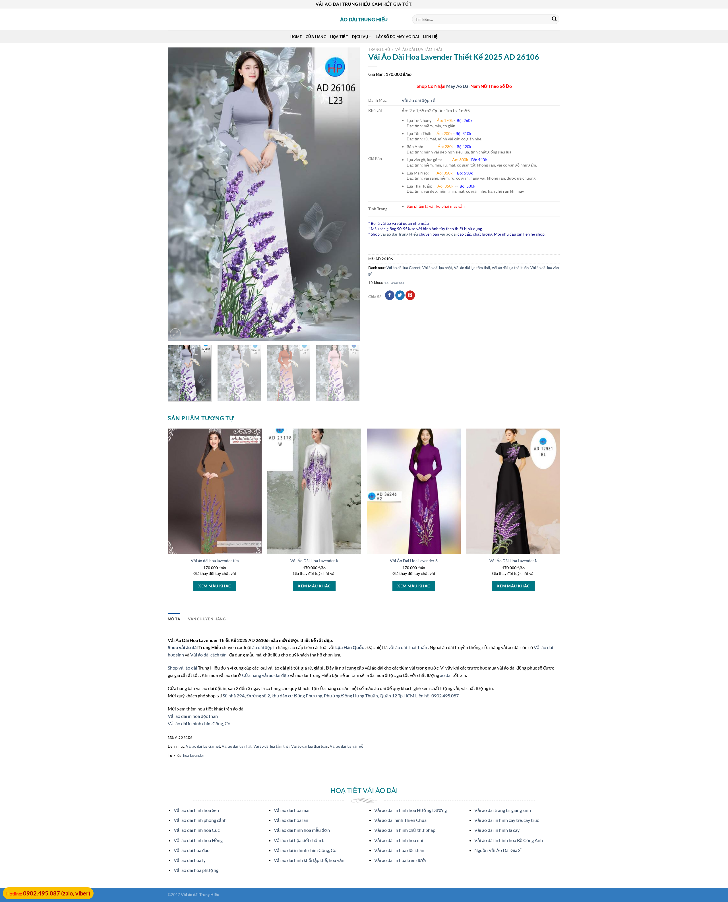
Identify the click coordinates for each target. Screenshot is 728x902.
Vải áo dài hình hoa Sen (196, 810)
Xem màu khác (214, 585)
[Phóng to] (175, 333)
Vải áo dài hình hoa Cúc (197, 830)
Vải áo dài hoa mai (291, 810)
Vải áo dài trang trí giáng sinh (502, 810)
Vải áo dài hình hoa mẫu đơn (302, 830)
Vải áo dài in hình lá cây (497, 830)
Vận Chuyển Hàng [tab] (207, 619)
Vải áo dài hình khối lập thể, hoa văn (309, 860)
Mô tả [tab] (174, 619)
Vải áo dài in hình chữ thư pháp (404, 830)
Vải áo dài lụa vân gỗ (346, 746)
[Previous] (179, 194)
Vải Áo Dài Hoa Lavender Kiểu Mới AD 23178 (331, 560)
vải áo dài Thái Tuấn (408, 647)
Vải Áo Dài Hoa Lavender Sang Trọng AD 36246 (432, 560)
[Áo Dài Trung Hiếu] (364, 19)
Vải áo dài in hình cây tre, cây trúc (506, 820)
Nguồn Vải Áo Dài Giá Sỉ (498, 850)
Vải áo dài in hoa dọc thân (193, 716)
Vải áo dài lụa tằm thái (418, 49)
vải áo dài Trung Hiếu (399, 234)
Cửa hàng (316, 36)
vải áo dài (448, 234)
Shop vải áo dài (183, 647)
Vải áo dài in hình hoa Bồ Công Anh (508, 840)
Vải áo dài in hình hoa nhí (398, 840)
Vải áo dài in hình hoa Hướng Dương (410, 810)
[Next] (349, 194)
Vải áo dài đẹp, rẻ (418, 100)
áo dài (446, 675)
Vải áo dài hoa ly (190, 860)
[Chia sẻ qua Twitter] (400, 295)
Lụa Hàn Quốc (350, 647)
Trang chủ (379, 49)
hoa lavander (394, 282)
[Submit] (554, 19)
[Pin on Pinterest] (410, 295)
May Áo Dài (458, 86)
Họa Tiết (339, 36)
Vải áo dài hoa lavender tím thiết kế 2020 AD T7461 (236, 560)
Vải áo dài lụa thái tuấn (510, 267)
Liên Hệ (430, 36)
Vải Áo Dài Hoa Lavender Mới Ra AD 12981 (528, 560)
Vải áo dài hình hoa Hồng (198, 840)
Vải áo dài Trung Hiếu (200, 894)
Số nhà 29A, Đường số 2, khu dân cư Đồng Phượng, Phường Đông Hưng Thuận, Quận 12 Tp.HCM (319, 695)
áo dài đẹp (262, 647)
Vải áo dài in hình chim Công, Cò (199, 723)
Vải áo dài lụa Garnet (403, 267)
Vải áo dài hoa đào (192, 850)
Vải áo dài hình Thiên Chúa (400, 820)
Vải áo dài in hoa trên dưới (400, 860)
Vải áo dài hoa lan (291, 820)
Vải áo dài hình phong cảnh (200, 820)
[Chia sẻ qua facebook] (389, 295)
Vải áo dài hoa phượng (196, 870)
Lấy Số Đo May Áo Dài (397, 36)
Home (296, 36)
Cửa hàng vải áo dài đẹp (266, 675)
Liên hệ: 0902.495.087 (437, 695)
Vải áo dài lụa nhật (437, 267)
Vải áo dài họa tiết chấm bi (300, 840)
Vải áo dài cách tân (209, 654)
